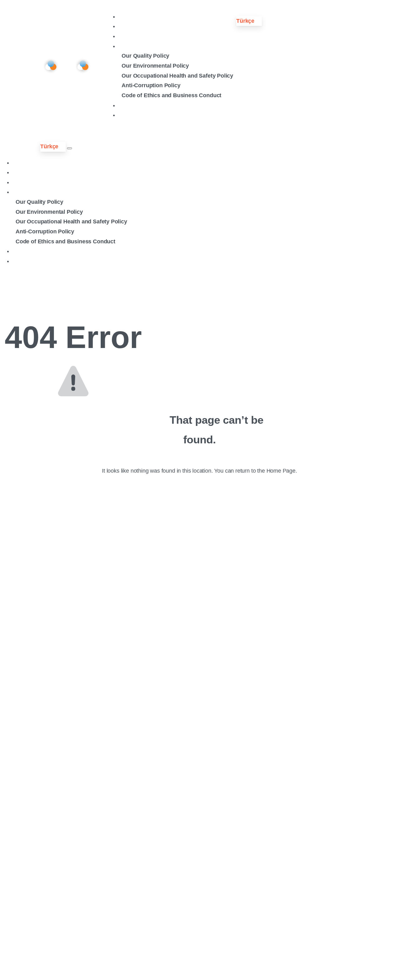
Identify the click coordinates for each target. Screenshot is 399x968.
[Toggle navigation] (69, 148)
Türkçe (245, 21)
